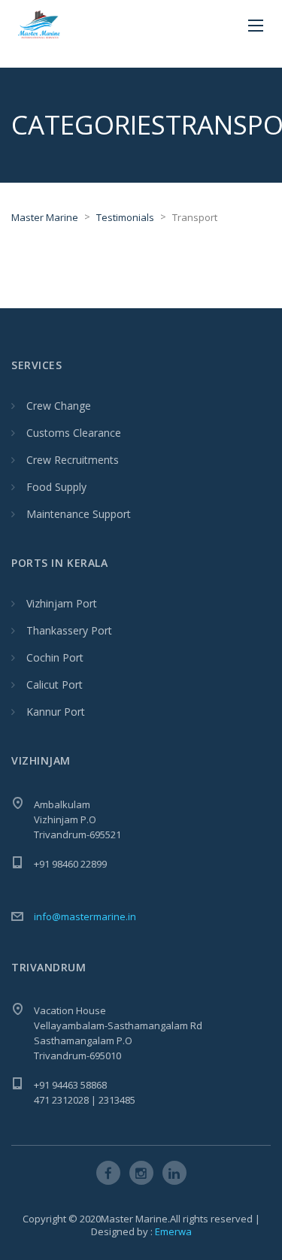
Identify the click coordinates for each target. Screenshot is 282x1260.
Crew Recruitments (72, 460)
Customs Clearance (73, 433)
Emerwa (173, 1231)
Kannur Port (55, 711)
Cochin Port (54, 657)
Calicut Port (54, 684)
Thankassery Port (69, 630)
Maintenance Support (78, 514)
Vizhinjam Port (61, 603)
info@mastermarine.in (85, 916)
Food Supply (56, 487)
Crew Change (58, 405)
